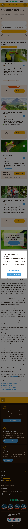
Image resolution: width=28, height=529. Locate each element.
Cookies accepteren (14, 274)
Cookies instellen (14, 270)
